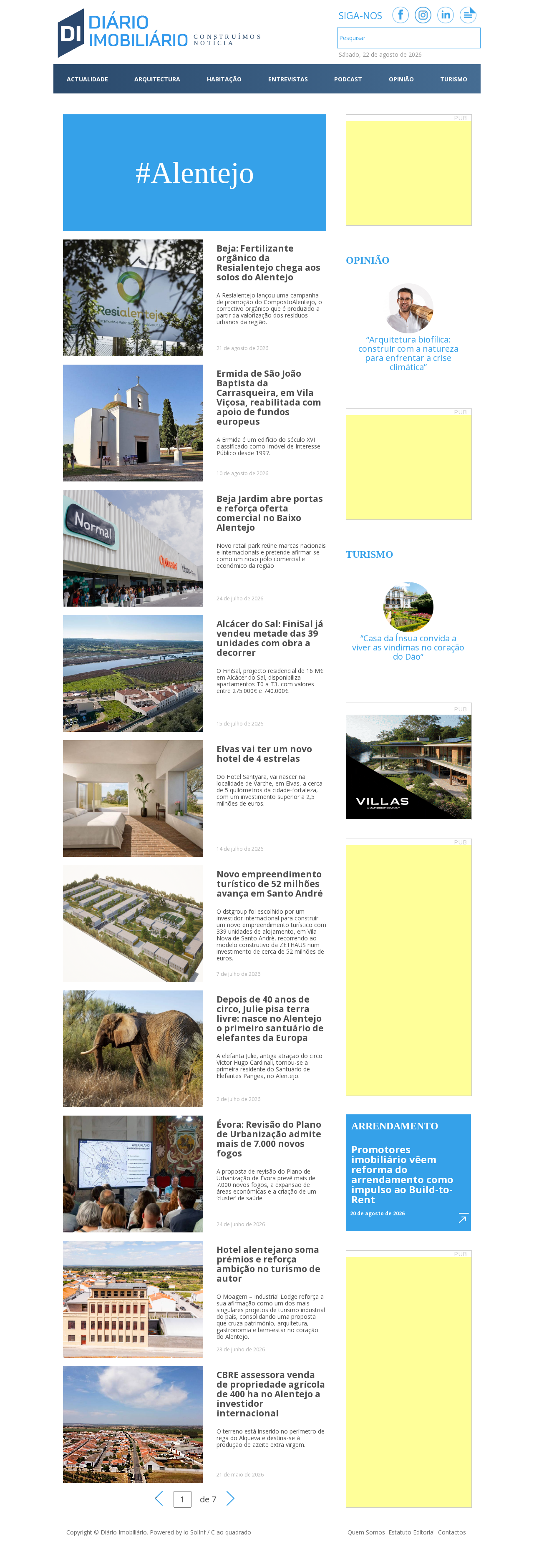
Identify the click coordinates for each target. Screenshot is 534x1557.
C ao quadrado (231, 1532)
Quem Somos (366, 1532)
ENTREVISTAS (288, 79)
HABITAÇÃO (224, 79)
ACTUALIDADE (87, 79)
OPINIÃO (401, 79)
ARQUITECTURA (157, 79)
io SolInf (195, 1532)
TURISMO (453, 79)
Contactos (452, 1532)
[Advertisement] (408, 173)
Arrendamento (394, 1126)
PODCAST (348, 79)
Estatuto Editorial (411, 1532)
